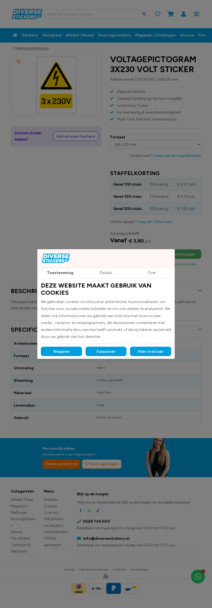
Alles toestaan (151, 351)
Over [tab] (152, 272)
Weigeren (61, 351)
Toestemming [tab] (60, 272)
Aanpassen (106, 351)
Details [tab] (106, 272)
